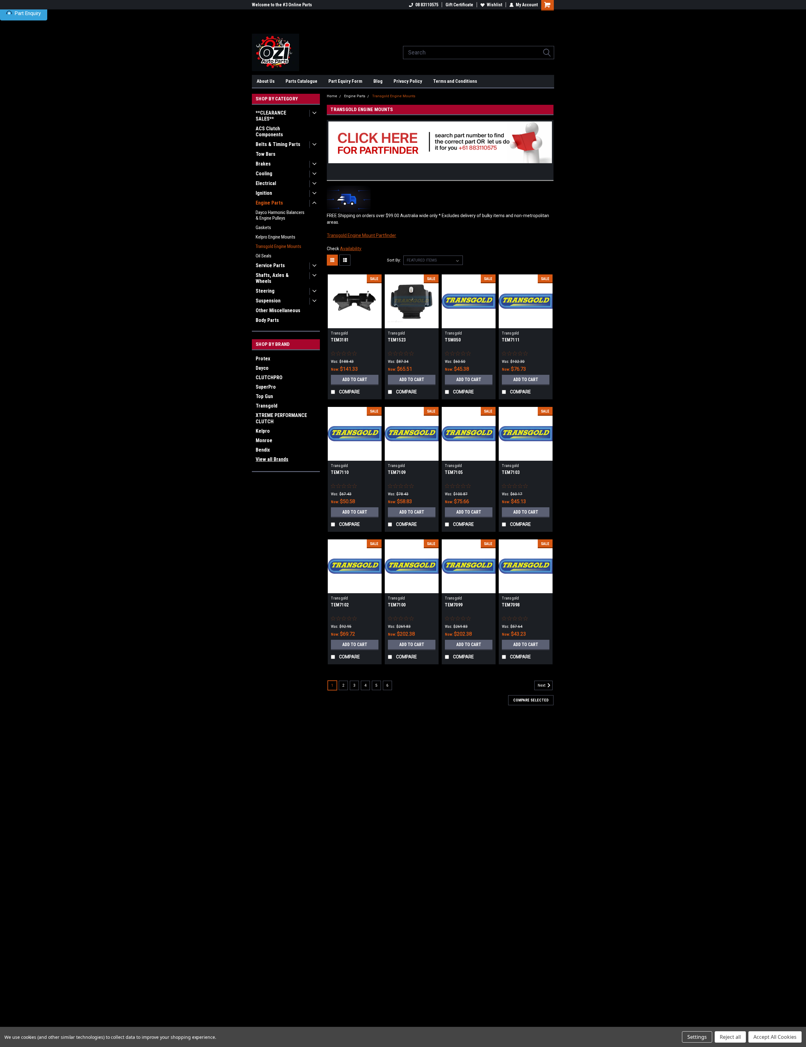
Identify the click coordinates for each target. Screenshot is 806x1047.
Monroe (264, 440)
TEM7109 (397, 472)
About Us (266, 81)
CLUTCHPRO (269, 377)
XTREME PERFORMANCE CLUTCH (281, 418)
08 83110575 (426, 4)
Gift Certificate (459, 4)
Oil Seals (263, 256)
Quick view (354, 323)
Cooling (264, 174)
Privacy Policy (408, 81)
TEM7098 (510, 604)
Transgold (266, 406)
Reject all (730, 1036)
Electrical (266, 183)
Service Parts (270, 265)
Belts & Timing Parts (278, 144)
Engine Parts (269, 203)
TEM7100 (397, 604)
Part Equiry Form (345, 81)
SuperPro (266, 387)
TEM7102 (340, 604)
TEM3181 (340, 339)
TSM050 (453, 339)
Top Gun (264, 396)
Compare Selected (530, 700)
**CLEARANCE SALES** (271, 116)
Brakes (263, 164)
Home (332, 96)
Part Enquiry (27, 13)
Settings (697, 1036)
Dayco (262, 368)
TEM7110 (340, 472)
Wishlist (494, 4)
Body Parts (267, 320)
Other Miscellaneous (278, 310)
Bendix (263, 450)
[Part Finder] (440, 141)
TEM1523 (397, 339)
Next (542, 685)
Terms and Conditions (455, 81)
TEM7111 (510, 339)
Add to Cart (354, 379)
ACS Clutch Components (269, 132)
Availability (350, 248)
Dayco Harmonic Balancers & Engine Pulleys (280, 215)
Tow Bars (265, 154)
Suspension (268, 301)
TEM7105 (454, 472)
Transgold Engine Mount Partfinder (361, 235)
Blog (378, 81)
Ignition (264, 193)
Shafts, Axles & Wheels (272, 278)
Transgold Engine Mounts (278, 246)
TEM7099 (454, 604)
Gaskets (263, 227)
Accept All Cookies (775, 1036)
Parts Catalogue (301, 81)
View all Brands (272, 459)
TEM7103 (510, 472)
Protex (263, 359)
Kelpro (263, 431)
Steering (265, 291)
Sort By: (394, 260)
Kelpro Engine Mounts (275, 237)
